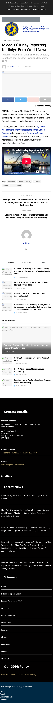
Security (23, 6)
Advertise (16, 9)
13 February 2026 (21, 375)
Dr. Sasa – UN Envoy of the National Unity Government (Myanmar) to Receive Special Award (32, 271)
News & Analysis (14, 40)
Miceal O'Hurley (24, 182)
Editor (12, 67)
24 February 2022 (25, 67)
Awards (43, 9)
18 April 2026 (9, 351)
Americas (36, 3)
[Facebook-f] (23, 13)
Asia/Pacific (44, 3)
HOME (7, 3)
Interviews (36, 6)
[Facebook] (3, 481)
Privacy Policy (25, 9)
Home (4, 40)
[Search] (42, 19)
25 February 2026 (21, 363)
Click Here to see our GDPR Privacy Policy (18, 674)
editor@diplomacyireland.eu (12, 464)
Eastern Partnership (26, 3)
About (42, 6)
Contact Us (35, 9)
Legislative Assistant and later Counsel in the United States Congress (24, 129)
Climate (29, 6)
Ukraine (18, 185)
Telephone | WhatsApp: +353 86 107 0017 (19, 453)
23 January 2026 (21, 386)
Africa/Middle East (14, 6)
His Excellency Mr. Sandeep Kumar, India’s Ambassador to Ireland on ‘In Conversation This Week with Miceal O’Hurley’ (32, 307)
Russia (37, 182)
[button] (48, 19)
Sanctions (7, 185)
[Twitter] (26, 13)
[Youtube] (29, 13)
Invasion (11, 182)
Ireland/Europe (14, 3)
